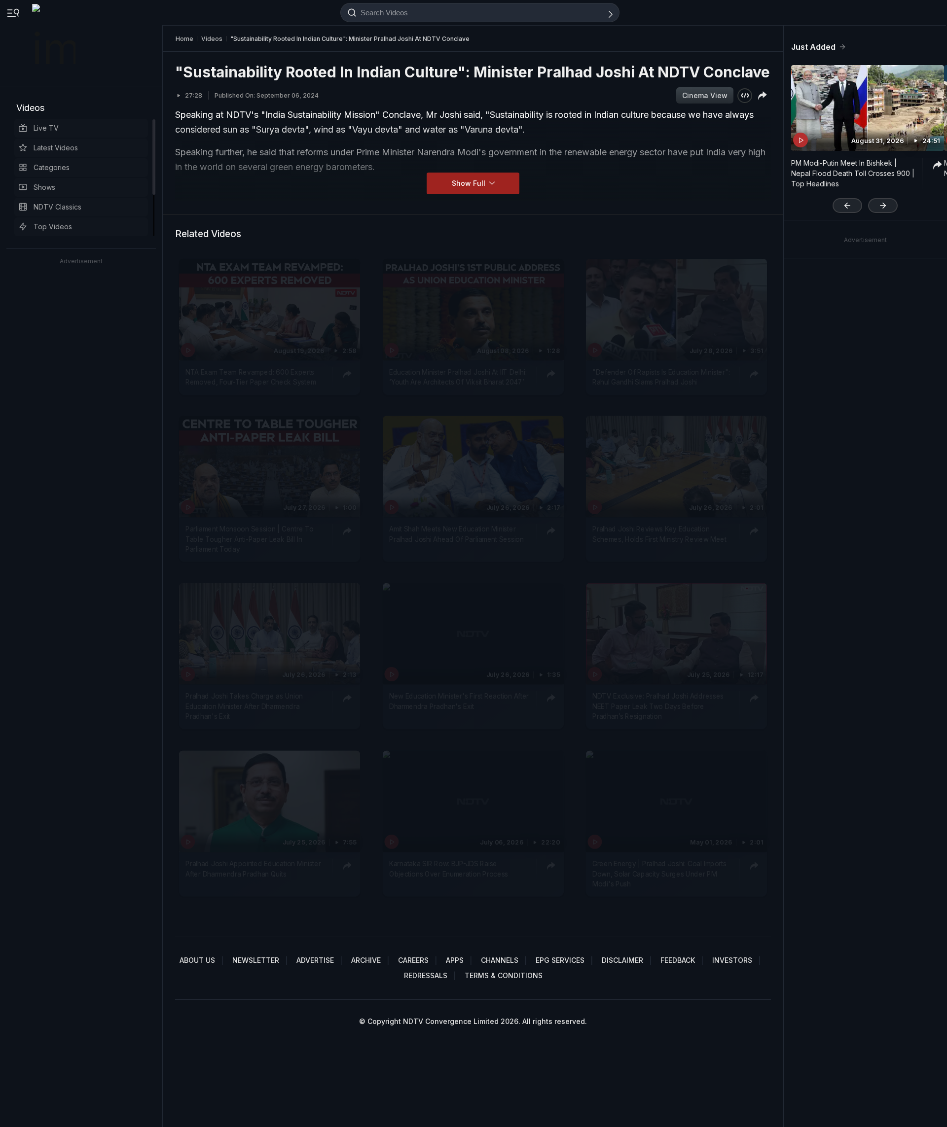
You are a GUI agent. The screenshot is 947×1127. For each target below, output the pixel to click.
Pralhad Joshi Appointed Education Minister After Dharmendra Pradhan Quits (253, 869)
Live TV (46, 128)
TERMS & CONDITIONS (504, 975)
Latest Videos (56, 147)
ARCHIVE (366, 960)
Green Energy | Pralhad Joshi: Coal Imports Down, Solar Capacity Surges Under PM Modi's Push (659, 874)
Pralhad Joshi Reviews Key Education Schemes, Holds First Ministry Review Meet (659, 534)
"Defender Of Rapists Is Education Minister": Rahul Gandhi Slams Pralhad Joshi (660, 377)
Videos (30, 108)
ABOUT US (197, 960)
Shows (44, 187)
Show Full (469, 183)
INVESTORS (732, 960)
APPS (455, 960)
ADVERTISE (315, 960)
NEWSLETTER (255, 960)
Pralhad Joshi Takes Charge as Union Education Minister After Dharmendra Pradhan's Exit (244, 707)
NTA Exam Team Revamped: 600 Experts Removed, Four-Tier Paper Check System (250, 377)
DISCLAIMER (622, 960)
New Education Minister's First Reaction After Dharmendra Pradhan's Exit (459, 701)
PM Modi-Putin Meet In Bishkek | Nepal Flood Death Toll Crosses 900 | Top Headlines (852, 173)
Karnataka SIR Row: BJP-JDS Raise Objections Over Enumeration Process (448, 869)
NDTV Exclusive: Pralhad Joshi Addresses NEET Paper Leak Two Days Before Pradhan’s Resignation (658, 707)
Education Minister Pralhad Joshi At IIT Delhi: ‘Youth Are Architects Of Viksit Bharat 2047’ (457, 377)
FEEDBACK (677, 960)
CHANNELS (499, 960)
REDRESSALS (425, 975)
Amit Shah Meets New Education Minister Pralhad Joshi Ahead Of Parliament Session (456, 534)
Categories (52, 167)
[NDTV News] (54, 43)
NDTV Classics (57, 207)
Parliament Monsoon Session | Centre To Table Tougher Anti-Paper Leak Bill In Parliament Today (249, 539)
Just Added (813, 47)
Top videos (53, 226)
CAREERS (413, 960)
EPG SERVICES (560, 960)
